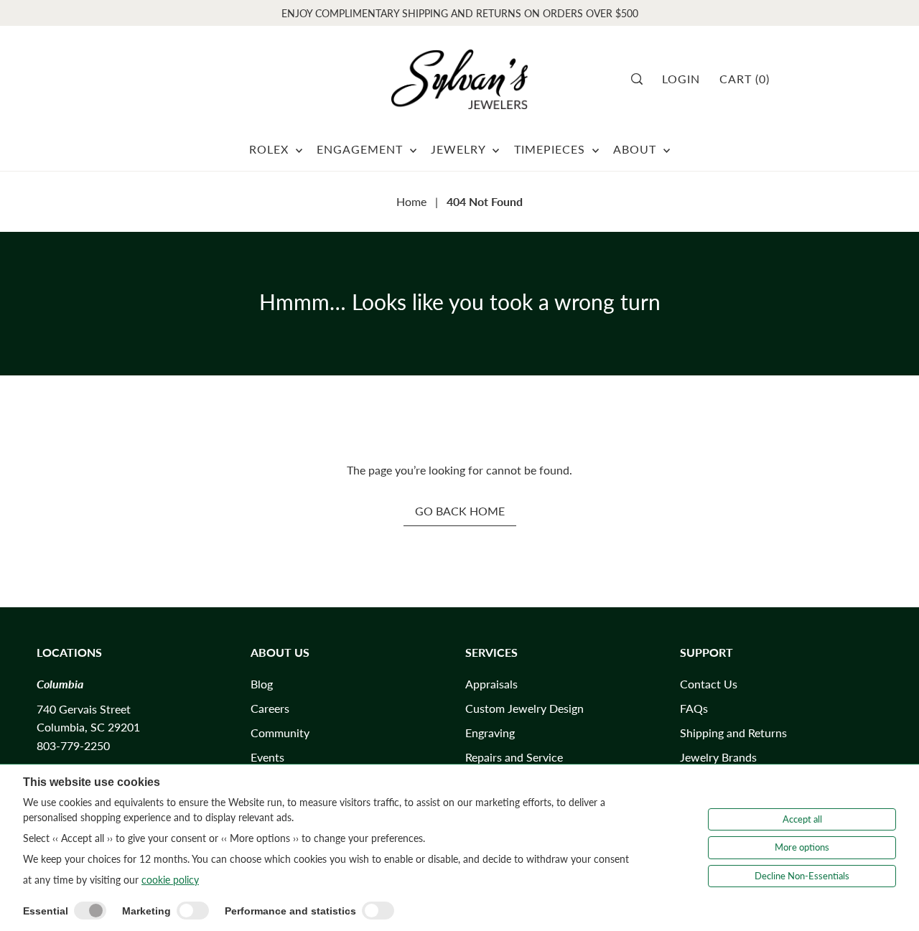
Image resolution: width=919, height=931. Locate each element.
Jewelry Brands (718, 757)
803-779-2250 (73, 745)
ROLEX (270, 149)
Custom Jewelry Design (524, 708)
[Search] (641, 79)
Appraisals (491, 684)
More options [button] (802, 847)
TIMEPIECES (551, 149)
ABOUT (636, 149)
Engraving (490, 732)
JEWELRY (460, 149)
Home (411, 201)
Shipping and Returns (733, 732)
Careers (270, 708)
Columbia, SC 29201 (88, 727)
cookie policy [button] (170, 880)
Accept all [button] (802, 819)
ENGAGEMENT (361, 149)
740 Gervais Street (84, 709)
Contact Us (708, 684)
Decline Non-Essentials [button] (802, 875)
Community (280, 732)
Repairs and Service (514, 757)
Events (267, 757)
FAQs (694, 708)
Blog (262, 684)
